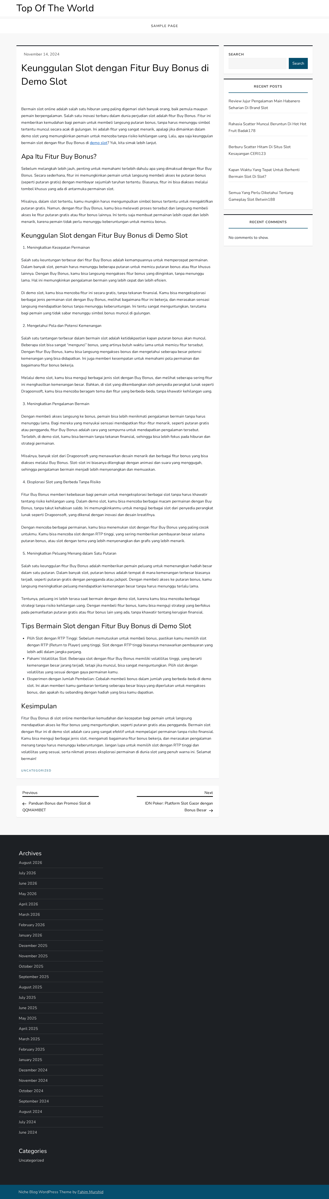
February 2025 (32, 1049)
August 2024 (30, 1111)
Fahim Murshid (90, 1192)
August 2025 (30, 987)
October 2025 (31, 966)
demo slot (98, 142)
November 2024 (33, 1080)
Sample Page (164, 26)
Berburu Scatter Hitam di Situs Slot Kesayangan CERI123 (260, 150)
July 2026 (27, 873)
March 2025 (29, 1039)
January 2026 (30, 935)
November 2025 (33, 956)
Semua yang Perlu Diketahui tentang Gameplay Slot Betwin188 (261, 196)
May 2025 (28, 1018)
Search (236, 54)
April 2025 (28, 1028)
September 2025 (34, 976)
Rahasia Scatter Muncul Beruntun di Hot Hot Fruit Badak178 (267, 127)
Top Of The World (55, 8)
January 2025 (30, 1059)
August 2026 (30, 862)
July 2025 (27, 997)
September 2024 (34, 1101)
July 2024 (27, 1122)
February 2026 (32, 925)
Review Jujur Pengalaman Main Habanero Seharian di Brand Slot (264, 104)
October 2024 (31, 1091)
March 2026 (29, 914)
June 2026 (28, 883)
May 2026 (28, 893)
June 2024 (28, 1132)
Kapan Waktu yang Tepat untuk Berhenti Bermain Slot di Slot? (264, 173)
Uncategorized (36, 770)
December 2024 (33, 1070)
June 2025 (28, 1008)
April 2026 (28, 904)
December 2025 (33, 945)
